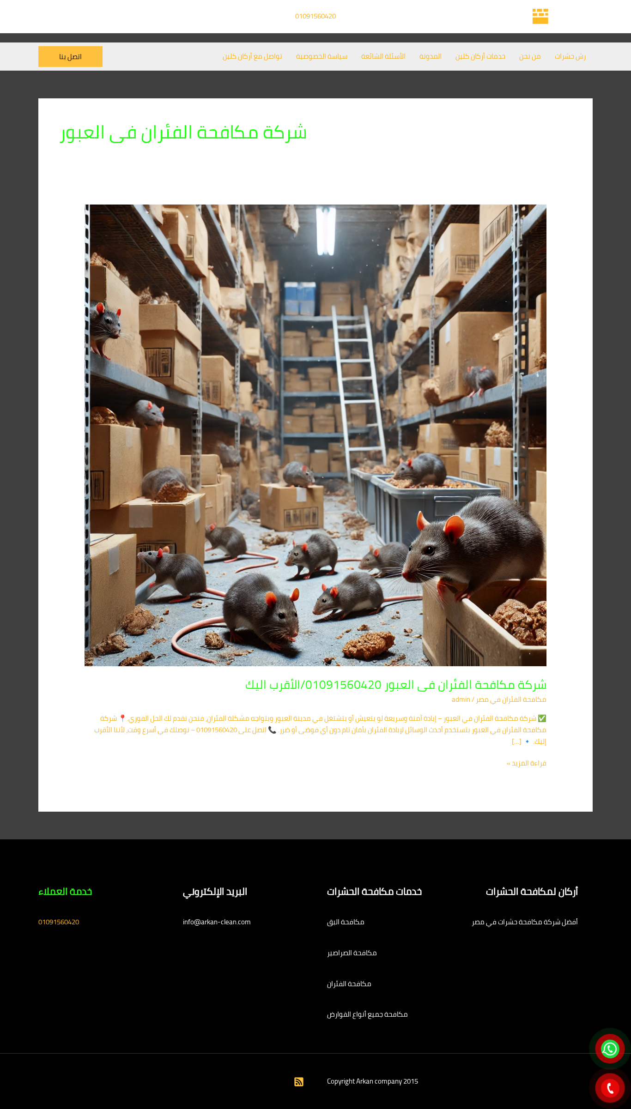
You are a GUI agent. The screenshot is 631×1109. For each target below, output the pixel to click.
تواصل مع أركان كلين (252, 56)
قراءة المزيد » (526, 763)
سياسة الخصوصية (321, 56)
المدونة (430, 56)
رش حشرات (570, 56)
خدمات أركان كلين (480, 56)
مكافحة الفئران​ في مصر (511, 699)
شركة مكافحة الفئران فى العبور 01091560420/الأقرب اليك (395, 684)
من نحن (530, 56)
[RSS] (299, 1082)
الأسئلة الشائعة (383, 56)
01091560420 (315, 16)
